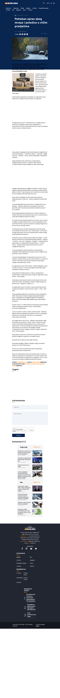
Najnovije (15, 8)
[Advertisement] (30, 111)
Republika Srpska (43, 8)
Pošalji (18, 435)
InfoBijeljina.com (22, 362)
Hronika (8, 10)
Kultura (30, 10)
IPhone (27, 541)
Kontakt (19, 582)
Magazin (18, 10)
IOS (39, 362)
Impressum (20, 578)
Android (34, 362)
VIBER (14, 365)
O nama (19, 573)
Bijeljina (28, 8)
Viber (29, 543)
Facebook (28, 364)
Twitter (34, 364)
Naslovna (8, 8)
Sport (24, 10)
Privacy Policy (26, 574)
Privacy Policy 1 (26, 578)
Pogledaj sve (36, 447)
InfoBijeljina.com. (24, 536)
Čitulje (22, 8)
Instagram (40, 364)
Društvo (35, 8)
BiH (13, 10)
